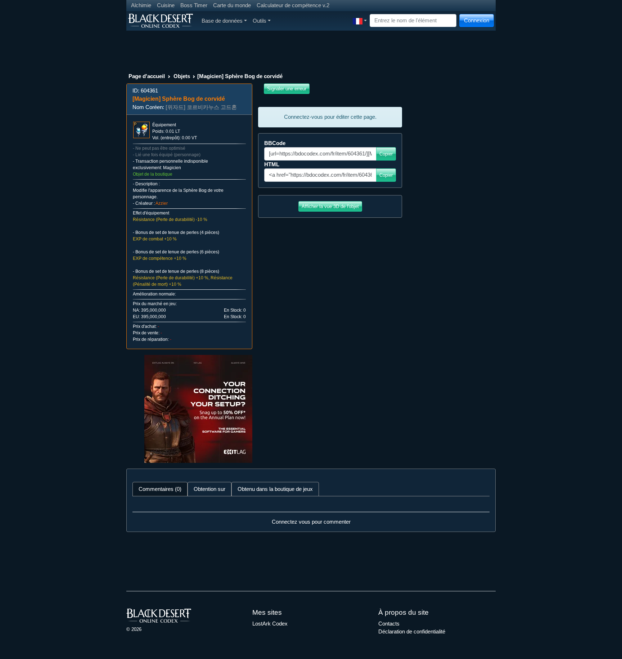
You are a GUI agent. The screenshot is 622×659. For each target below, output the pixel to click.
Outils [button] (259, 21)
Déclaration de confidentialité (411, 631)
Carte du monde (232, 5)
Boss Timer (193, 5)
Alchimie (141, 5)
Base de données (222, 21)
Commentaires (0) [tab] (160, 489)
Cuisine (166, 5)
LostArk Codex (270, 623)
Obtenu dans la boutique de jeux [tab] (275, 489)
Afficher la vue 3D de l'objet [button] (330, 206)
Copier (386, 154)
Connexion (476, 20)
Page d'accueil (147, 76)
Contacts (389, 623)
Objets (181, 76)
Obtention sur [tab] (209, 489)
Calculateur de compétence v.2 (293, 5)
